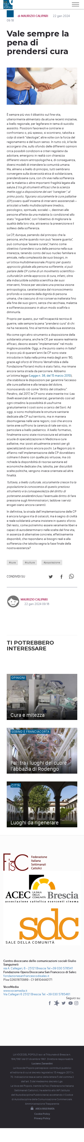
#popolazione (52, 562)
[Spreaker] (57, 1005)
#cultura (30, 562)
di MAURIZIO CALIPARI (33, 16)
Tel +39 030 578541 (60, 968)
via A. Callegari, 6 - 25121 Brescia (24, 968)
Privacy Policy (42, 1118)
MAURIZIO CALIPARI (34, 599)
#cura (12, 562)
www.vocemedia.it (15, 991)
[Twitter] (63, 1005)
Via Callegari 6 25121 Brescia (22, 994)
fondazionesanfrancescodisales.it (26, 976)
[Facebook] (50, 1005)
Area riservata (44, 1108)
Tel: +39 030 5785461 (56, 994)
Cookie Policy (42, 1113)
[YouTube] (70, 1005)
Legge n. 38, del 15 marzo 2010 (50, 376)
